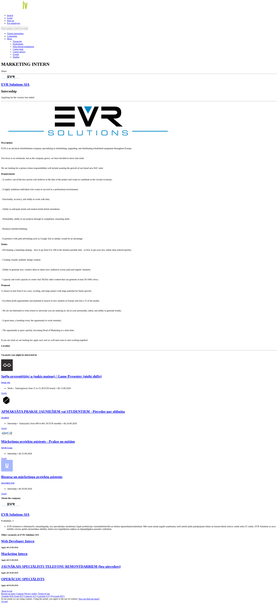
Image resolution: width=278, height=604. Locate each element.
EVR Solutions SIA (15, 84)
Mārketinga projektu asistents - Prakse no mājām (38, 441)
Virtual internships (15, 33)
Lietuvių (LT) (30, 596)
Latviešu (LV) (44, 596)
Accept (4, 601)
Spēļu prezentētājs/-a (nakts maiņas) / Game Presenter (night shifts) (51, 376)
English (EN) (7, 596)
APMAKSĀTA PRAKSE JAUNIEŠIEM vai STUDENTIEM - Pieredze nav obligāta (63, 411)
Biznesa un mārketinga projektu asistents (31, 477)
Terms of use (44, 593)
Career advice (19, 52)
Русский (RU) (58, 596)
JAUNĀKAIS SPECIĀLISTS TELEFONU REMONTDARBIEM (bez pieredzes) (61, 566)
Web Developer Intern (17, 541)
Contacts (20, 593)
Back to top (6, 591)
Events (16, 54)
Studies (16, 57)
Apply (4, 393)
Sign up (10, 20)
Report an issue (8, 593)
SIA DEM (5, 418)
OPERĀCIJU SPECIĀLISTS (22, 579)
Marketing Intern (14, 554)
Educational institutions (23, 46)
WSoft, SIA (5, 383)
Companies (12, 36)
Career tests (18, 49)
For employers (13, 23)
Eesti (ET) (19, 596)
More (9, 39)
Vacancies (17, 41)
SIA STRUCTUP (7, 483)
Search (10, 15)
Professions (18, 44)
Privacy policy (31, 593)
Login (9, 18)
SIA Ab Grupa (6, 448)
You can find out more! (88, 599)
